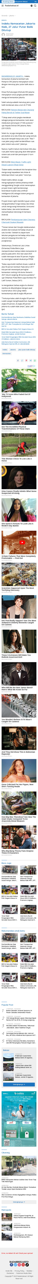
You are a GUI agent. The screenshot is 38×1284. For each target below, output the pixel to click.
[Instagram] (19, 1265)
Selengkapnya (18, 1084)
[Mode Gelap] (32, 5)
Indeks (5, 350)
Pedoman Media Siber (24, 1273)
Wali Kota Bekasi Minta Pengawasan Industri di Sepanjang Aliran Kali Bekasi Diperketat (24, 1226)
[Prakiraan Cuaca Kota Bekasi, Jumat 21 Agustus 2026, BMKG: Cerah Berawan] (8, 1077)
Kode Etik (9, 1271)
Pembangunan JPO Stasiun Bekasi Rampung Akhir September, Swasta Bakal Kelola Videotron (23, 1236)
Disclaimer (10, 1273)
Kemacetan (7, 353)
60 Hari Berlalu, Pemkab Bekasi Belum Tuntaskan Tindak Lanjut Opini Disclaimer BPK (19, 1188)
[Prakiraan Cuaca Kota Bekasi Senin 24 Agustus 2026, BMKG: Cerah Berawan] (8, 1057)
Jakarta (4, 20)
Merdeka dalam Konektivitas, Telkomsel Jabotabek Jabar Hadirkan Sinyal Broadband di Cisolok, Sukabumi (20, 1027)
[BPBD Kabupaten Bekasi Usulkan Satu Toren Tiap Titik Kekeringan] (19, 1166)
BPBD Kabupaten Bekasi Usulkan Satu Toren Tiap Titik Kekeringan (19, 1181)
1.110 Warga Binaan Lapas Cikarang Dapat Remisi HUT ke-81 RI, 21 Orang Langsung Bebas (21, 1019)
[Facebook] (11, 1265)
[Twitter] (15, 1265)
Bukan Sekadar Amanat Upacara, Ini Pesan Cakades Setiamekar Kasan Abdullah (19, 1011)
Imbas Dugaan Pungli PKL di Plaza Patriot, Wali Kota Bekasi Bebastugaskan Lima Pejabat (24, 1217)
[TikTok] (27, 1265)
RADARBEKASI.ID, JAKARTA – (13, 76)
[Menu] (3, 5)
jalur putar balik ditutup (26, 350)
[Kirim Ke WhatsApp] (34, 360)
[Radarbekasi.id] (19, 1262)
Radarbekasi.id (11, 5)
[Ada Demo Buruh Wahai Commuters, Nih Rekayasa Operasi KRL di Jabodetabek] (28, 909)
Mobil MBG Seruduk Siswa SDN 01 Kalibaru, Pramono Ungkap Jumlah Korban (16, 333)
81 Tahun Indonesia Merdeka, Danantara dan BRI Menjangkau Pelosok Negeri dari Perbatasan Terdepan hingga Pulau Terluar (20, 1042)
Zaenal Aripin (10, 34)
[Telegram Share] (30, 360)
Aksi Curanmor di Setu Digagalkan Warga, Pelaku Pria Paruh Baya (19, 1196)
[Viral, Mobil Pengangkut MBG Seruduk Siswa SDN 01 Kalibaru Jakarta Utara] (10, 909)
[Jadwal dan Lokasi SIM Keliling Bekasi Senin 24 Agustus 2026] (8, 1067)
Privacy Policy (19, 1271)
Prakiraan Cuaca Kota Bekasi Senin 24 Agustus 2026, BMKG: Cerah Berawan (23, 1057)
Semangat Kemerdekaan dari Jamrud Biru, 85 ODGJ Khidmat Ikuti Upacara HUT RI (20, 1034)
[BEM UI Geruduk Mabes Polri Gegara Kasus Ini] (10, 889)
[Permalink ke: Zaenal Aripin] (3, 34)
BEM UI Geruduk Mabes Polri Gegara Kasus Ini (18, 329)
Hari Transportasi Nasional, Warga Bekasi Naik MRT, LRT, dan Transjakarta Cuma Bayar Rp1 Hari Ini (18, 324)
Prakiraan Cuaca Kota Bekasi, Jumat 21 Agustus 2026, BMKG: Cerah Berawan (24, 1076)
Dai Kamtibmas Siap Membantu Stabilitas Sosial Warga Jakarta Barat (18, 318)
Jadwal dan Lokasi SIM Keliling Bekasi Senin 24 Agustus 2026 (23, 1066)
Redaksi (29, 1271)
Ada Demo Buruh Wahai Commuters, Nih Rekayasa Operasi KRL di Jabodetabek (16, 343)
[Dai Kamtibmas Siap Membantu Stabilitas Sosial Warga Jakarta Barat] (10, 870)
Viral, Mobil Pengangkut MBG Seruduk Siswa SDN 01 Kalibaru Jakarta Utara (19, 338)
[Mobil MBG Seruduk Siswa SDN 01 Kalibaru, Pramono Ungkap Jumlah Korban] (28, 889)
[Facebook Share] (18, 360)
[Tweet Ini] (22, 360)
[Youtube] (23, 1265)
